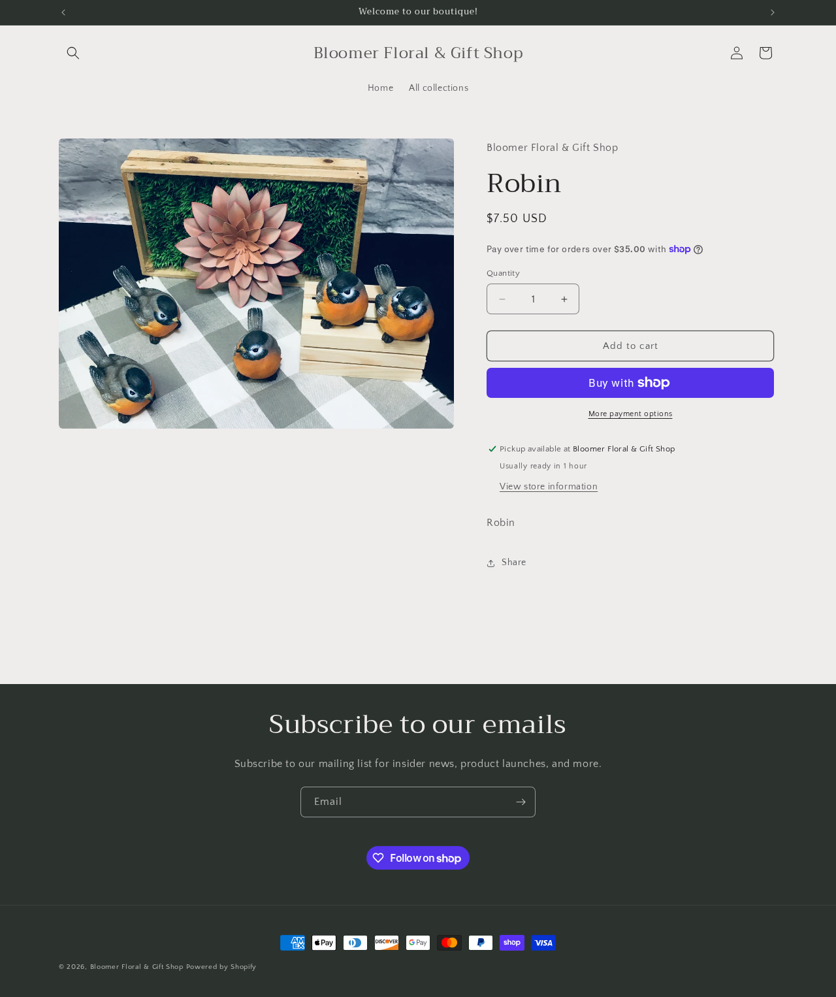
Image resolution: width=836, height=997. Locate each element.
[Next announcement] (772, 12)
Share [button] (514, 562)
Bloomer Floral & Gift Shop (137, 967)
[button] (73, 53)
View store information (549, 487)
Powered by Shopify (221, 967)
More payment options (630, 414)
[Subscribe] (520, 802)
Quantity (503, 273)
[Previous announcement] (63, 12)
